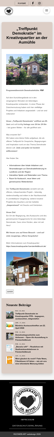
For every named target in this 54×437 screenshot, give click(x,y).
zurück (10, 291)
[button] (21, 3)
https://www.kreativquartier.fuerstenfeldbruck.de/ (26, 246)
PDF (42, 90)
